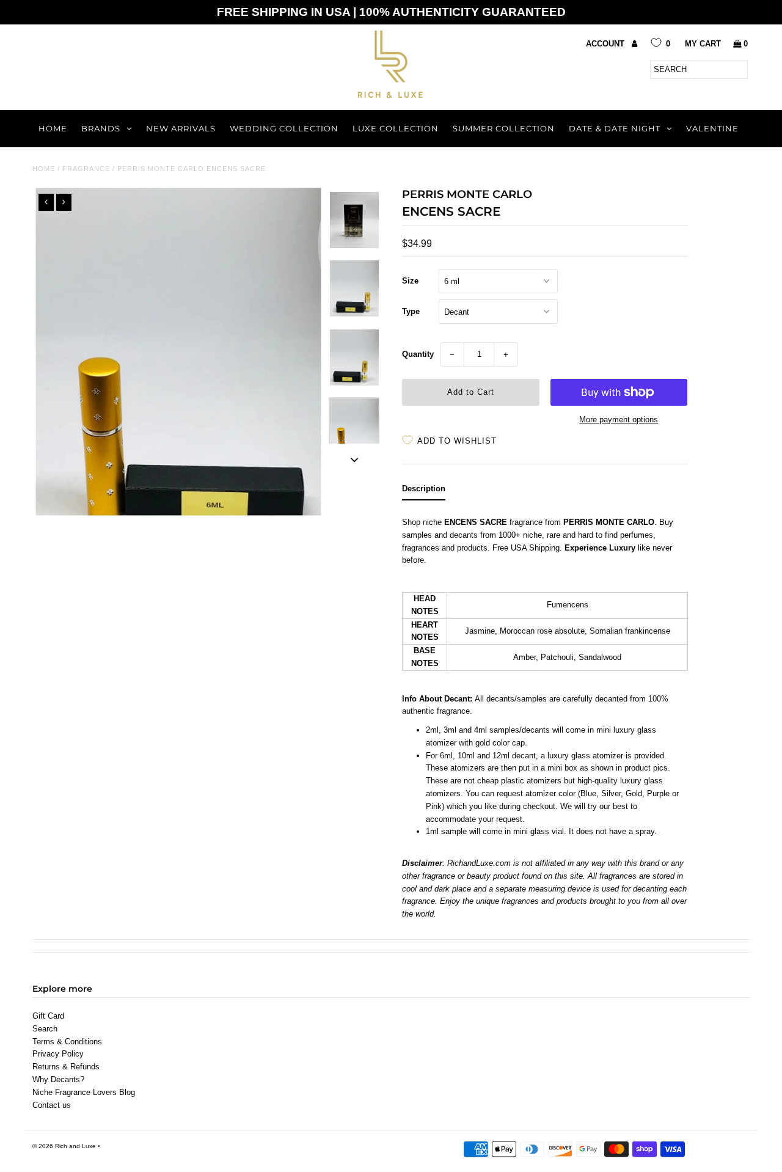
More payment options (618, 419)
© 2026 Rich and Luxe (64, 1146)
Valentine (712, 128)
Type (411, 311)
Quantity (418, 354)
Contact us (51, 1105)
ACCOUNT (606, 43)
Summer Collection (504, 128)
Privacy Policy (58, 1053)
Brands (100, 128)
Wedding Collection (284, 128)
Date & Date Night (614, 128)
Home (52, 128)
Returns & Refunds (66, 1066)
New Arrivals (181, 128)
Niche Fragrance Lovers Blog (83, 1092)
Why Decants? (58, 1079)
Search (44, 1028)
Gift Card (48, 1015)
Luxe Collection (396, 128)
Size (410, 280)
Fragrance (86, 168)
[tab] (423, 491)
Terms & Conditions (67, 1041)
